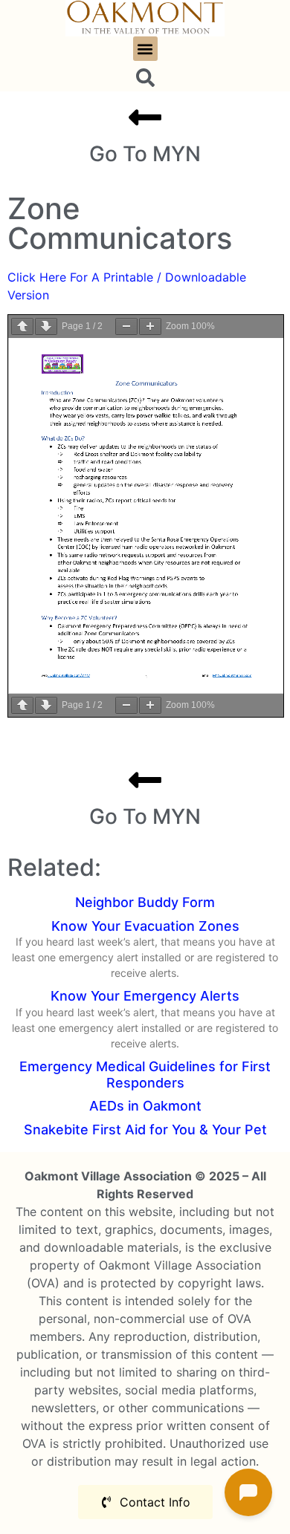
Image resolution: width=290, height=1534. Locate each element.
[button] (145, 48)
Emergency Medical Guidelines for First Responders (145, 1075)
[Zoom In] (150, 326)
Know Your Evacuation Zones (145, 926)
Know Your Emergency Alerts (145, 996)
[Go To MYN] (145, 117)
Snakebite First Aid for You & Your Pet (145, 1129)
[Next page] (46, 326)
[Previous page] (22, 326)
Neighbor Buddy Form (145, 902)
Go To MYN (145, 153)
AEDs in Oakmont (145, 1106)
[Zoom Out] (126, 326)
